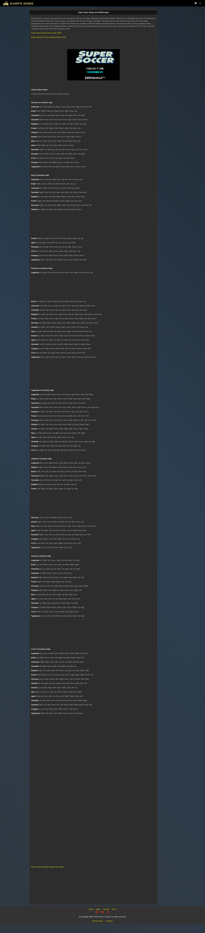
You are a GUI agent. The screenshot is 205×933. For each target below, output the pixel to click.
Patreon (110, 921)
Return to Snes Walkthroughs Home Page (47, 867)
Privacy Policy (97, 921)
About (98, 909)
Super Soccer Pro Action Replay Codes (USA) (48, 37)
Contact (106, 909)
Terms (114, 909)
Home (91, 909)
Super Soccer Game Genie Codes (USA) (46, 33)
